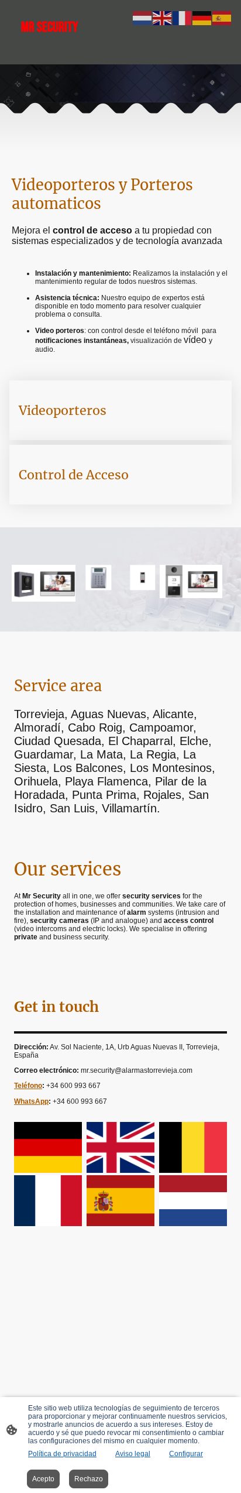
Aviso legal (132, 1454)
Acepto (43, 1479)
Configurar (186, 1454)
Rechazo (88, 1479)
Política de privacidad (62, 1454)
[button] (143, 17)
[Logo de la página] (65, 54)
